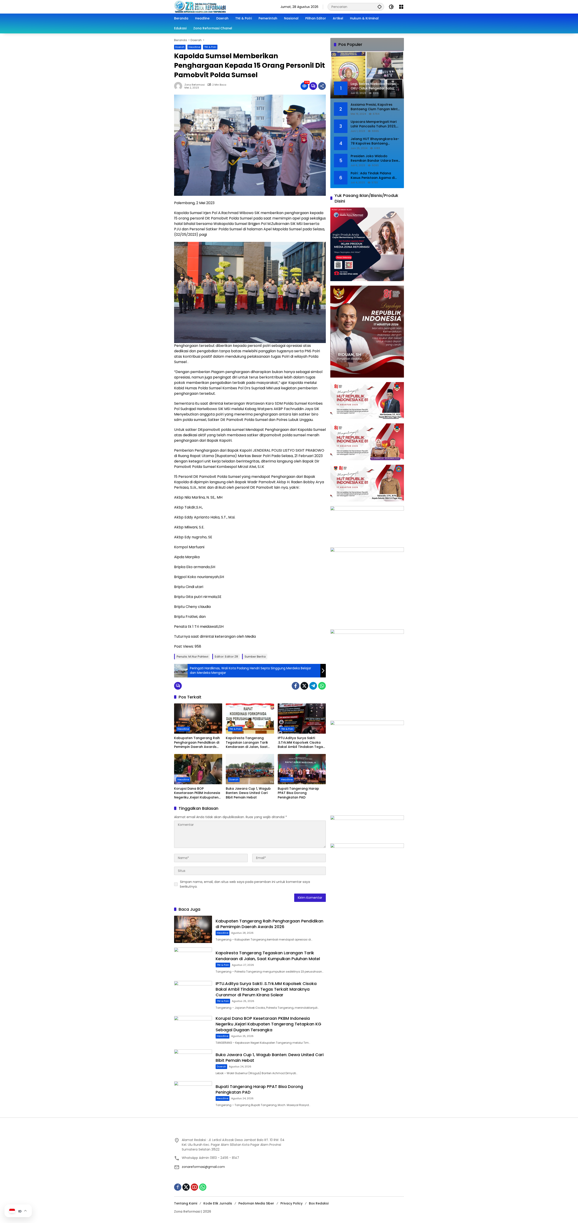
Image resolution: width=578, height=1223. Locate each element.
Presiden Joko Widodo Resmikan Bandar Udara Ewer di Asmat (375, 158)
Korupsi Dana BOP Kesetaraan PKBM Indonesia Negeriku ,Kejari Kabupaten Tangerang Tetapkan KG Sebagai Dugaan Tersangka (197, 793)
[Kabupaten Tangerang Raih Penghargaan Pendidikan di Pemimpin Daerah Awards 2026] (198, 718)
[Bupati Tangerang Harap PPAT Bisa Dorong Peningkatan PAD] (302, 769)
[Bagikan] (322, 86)
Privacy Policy (291, 1203)
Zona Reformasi (194, 85)
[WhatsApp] (322, 686)
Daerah (179, 47)
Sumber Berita (255, 656)
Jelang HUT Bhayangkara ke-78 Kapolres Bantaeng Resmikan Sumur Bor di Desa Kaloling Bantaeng (375, 141)
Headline (194, 47)
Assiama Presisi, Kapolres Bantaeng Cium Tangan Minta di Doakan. (375, 107)
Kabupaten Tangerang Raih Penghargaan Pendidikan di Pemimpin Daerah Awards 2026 (197, 742)
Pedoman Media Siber (256, 1203)
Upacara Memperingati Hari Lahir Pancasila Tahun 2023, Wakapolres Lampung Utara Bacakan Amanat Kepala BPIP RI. (375, 124)
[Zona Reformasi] (219, 6)
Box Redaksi (319, 1203)
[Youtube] (194, 1187)
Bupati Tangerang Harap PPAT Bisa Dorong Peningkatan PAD (298, 793)
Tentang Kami (185, 1203)
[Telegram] (313, 686)
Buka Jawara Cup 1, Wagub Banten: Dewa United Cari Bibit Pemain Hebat (248, 793)
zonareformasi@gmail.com (203, 1167)
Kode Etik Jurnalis (217, 1203)
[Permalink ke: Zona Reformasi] (179, 86)
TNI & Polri (210, 47)
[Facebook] (295, 686)
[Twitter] (304, 686)
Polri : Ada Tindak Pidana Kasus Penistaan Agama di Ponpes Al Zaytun (373, 175)
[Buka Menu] (401, 6)
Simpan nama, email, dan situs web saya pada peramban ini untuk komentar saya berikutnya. (245, 884)
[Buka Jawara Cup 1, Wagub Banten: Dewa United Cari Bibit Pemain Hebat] (250, 769)
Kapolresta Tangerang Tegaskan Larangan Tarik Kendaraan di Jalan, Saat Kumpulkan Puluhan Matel (247, 742)
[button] (379, 6)
